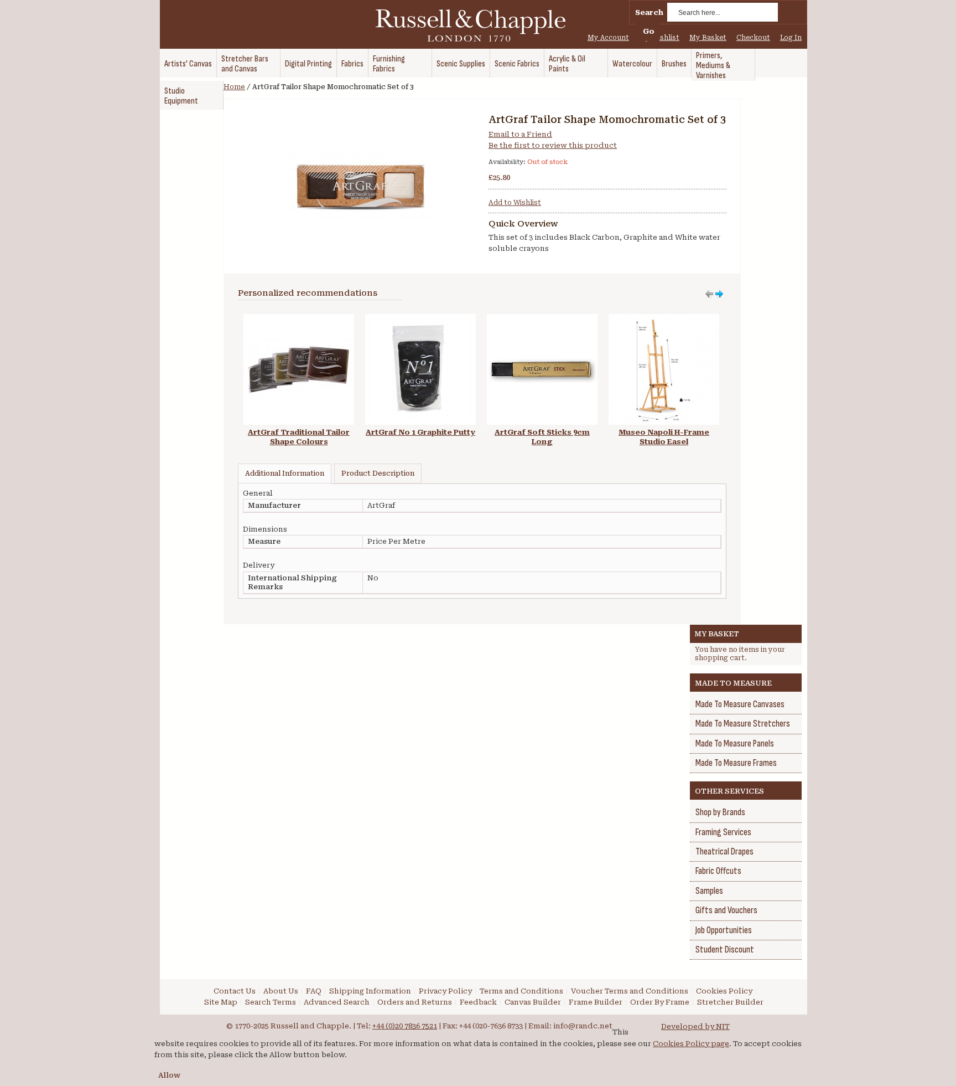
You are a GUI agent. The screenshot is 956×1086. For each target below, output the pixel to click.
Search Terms (270, 1002)
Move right (709, 294)
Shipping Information (370, 991)
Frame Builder (595, 1002)
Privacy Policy (445, 991)
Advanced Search (337, 1002)
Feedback (478, 1002)
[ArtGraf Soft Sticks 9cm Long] (542, 319)
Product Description (377, 473)
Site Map (220, 1002)
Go (648, 31)
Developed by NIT (695, 1026)
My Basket (707, 38)
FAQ (313, 991)
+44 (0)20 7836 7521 (404, 1026)
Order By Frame (659, 1002)
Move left (719, 294)
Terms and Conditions (521, 991)
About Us (280, 991)
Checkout (753, 38)
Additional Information (284, 473)
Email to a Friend (520, 134)
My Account (608, 38)
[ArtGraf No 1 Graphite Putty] (420, 319)
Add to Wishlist (515, 203)
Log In (791, 38)
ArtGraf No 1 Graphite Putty (420, 432)
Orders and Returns (414, 1002)
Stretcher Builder (730, 1002)
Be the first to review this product (553, 145)
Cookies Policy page (691, 1043)
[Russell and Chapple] (481, 25)
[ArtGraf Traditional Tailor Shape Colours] (298, 319)
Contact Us (235, 991)
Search (649, 12)
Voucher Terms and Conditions (629, 991)
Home (234, 87)
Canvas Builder (533, 1002)
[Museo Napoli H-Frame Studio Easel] (664, 319)
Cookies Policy (724, 991)
